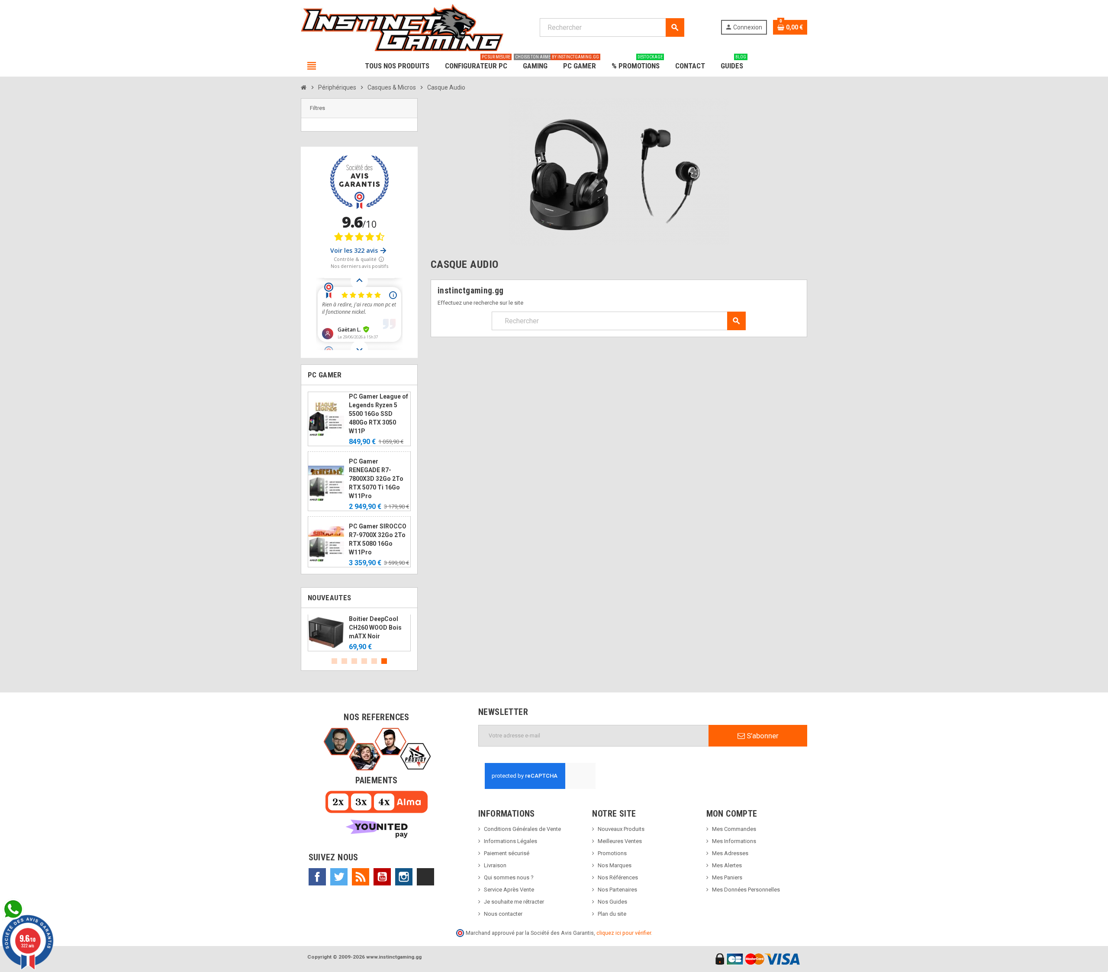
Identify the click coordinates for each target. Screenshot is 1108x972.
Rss (360, 876)
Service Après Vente (509, 889)
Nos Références (618, 877)
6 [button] (384, 661)
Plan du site (612, 914)
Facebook (317, 876)
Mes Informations (734, 841)
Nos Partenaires (617, 889)
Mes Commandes (734, 829)
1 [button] (334, 661)
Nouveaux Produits (621, 829)
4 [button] (364, 661)
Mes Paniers (727, 877)
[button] (359, 108)
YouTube (382, 876)
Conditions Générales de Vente (522, 829)
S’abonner (762, 735)
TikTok (425, 876)
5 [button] (374, 661)
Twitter (339, 876)
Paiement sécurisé (506, 853)
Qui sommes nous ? (509, 877)
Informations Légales (510, 841)
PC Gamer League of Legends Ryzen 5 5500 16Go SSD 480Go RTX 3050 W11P (378, 414)
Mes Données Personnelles (746, 889)
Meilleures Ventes (620, 841)
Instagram (403, 876)
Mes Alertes (727, 865)
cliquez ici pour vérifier (623, 933)
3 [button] (354, 661)
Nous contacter (503, 914)
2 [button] (344, 661)
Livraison (495, 865)
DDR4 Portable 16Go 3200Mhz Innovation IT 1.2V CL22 (400, 627)
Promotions (612, 853)
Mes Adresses (730, 853)
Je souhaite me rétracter (514, 901)
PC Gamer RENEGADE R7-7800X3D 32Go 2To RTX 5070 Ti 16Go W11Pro (376, 478)
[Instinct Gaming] (402, 27)
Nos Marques (614, 865)
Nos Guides (612, 901)
